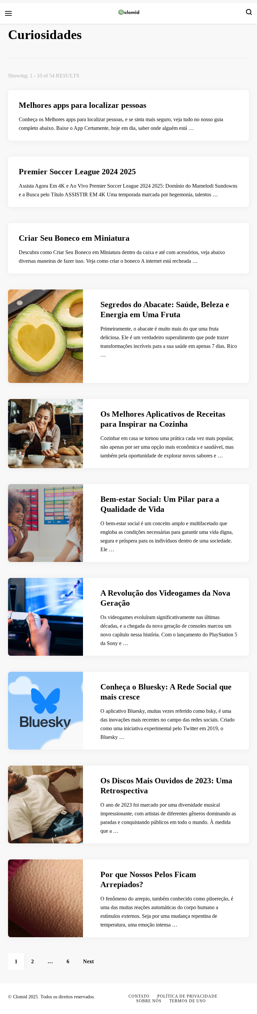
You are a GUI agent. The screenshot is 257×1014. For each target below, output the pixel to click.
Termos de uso (187, 1001)
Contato (139, 996)
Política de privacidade (187, 996)
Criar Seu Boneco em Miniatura (74, 238)
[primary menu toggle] (8, 13)
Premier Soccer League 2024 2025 (77, 171)
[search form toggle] (249, 13)
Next (88, 961)
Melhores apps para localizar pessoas (82, 105)
